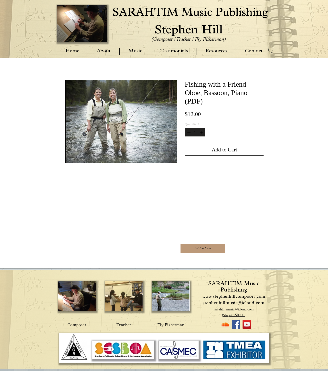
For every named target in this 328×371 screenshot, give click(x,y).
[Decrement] (188, 132)
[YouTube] (247, 324)
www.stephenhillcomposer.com (233, 297)
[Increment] (202, 132)
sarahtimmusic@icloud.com (233, 309)
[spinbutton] (195, 132)
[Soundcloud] (225, 324)
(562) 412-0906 (233, 315)
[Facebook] (236, 324)
